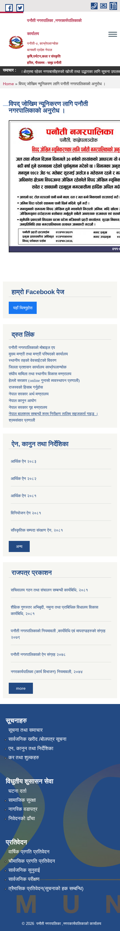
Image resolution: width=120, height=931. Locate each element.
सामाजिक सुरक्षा (22, 800)
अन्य (19, 546)
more (21, 688)
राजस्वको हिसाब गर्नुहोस (26, 387)
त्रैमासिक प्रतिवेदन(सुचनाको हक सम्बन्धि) (46, 888)
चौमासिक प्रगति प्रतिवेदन (31, 861)
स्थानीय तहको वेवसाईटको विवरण (33, 360)
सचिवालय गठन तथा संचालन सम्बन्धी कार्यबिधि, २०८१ (49, 590)
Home (8, 83)
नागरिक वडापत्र (22, 809)
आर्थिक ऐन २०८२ (23, 478)
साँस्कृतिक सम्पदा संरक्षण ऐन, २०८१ (37, 530)
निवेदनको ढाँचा (21, 818)
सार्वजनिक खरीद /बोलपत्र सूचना (37, 739)
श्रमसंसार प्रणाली (22, 420)
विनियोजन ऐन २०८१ (26, 513)
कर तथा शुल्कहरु (23, 757)
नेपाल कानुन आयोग (22, 401)
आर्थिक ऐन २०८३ (23, 461)
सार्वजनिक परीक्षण (23, 879)
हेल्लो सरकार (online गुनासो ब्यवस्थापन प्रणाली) (44, 380)
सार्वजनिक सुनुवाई (24, 870)
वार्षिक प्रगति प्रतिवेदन (29, 852)
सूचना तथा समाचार (25, 730)
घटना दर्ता (17, 791)
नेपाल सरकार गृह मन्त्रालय (28, 407)
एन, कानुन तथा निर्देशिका (30, 748)
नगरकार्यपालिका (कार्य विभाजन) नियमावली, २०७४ (47, 671)
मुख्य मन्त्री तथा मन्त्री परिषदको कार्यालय (38, 354)
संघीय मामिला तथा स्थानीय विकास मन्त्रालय (40, 374)
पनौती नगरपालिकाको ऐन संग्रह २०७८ (38, 654)
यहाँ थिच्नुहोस (22, 307)
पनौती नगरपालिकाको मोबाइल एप (32, 347)
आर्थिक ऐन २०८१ (23, 495)
